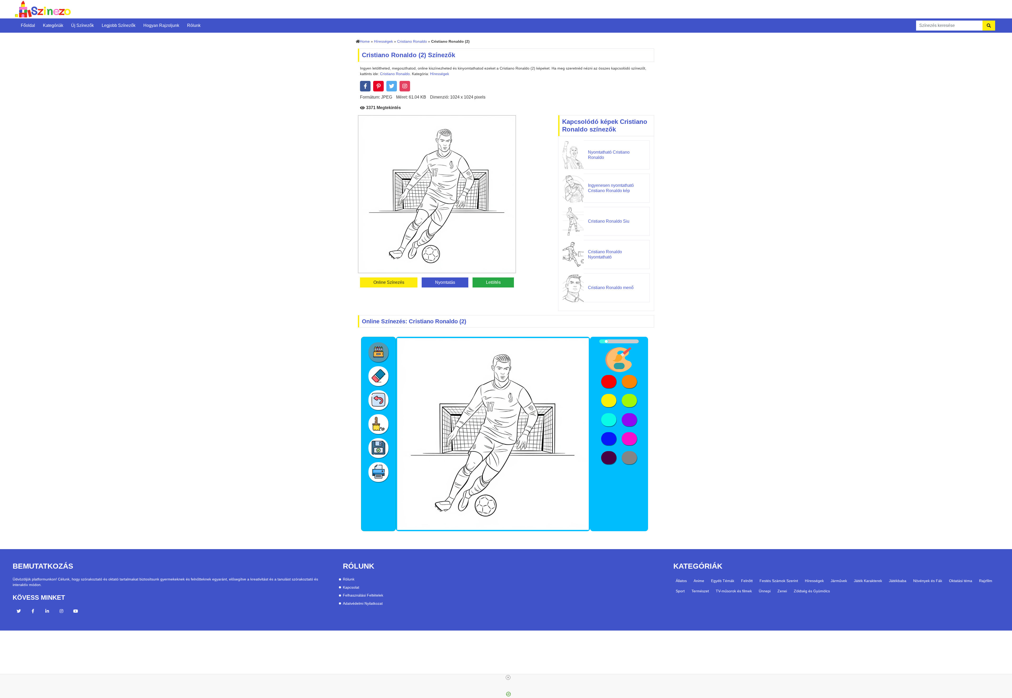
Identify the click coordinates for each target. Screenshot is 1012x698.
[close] (508, 677)
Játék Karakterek (868, 581)
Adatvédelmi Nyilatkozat (363, 604)
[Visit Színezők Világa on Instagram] (61, 612)
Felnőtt (747, 581)
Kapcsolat (351, 587)
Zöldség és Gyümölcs (812, 591)
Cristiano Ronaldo (412, 41)
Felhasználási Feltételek (363, 595)
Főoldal (28, 25)
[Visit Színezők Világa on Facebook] (33, 612)
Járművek (839, 581)
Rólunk (194, 25)
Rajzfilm (985, 581)
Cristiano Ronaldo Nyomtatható (605, 254)
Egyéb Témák (722, 581)
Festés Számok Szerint (779, 581)
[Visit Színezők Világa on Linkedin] (47, 612)
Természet (700, 591)
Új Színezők (82, 25)
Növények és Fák (927, 581)
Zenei (782, 591)
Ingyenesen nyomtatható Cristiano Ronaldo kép (611, 188)
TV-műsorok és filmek (734, 591)
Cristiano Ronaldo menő (611, 287)
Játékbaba (897, 581)
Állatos (681, 581)
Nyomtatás (445, 282)
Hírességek (383, 41)
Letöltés (493, 282)
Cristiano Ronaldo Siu (608, 221)
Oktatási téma (960, 581)
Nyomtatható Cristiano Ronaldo (609, 154)
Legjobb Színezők (118, 25)
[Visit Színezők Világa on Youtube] (76, 612)
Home (365, 41)
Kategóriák (53, 25)
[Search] (988, 26)
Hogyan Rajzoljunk (161, 25)
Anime (699, 581)
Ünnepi (765, 591)
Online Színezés (388, 282)
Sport (680, 591)
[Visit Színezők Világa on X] (19, 612)
